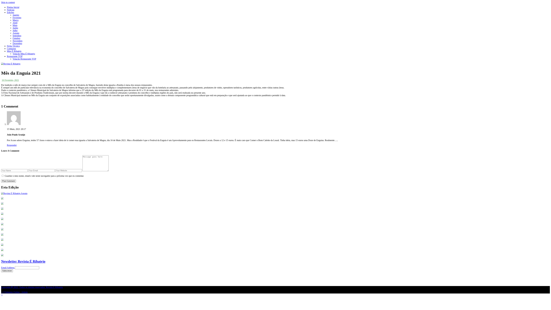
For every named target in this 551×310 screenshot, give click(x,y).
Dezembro (17, 43)
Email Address (7, 267)
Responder (12, 145)
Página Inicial (13, 7)
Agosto (16, 33)
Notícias (10, 10)
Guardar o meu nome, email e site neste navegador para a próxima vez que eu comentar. (44, 176)
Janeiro (16, 15)
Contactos (11, 48)
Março (16, 20)
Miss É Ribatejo (14, 51)
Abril (15, 23)
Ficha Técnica (13, 46)
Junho (15, 28)
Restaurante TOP (15, 56)
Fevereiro (17, 17)
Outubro (16, 38)
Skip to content (8, 2)
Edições (10, 12)
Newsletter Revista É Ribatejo (23, 261)
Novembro (17, 41)
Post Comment (8, 181)
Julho (15, 30)
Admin (24, 292)
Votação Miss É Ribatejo (24, 54)
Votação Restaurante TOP (24, 59)
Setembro (17, 35)
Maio (15, 25)
